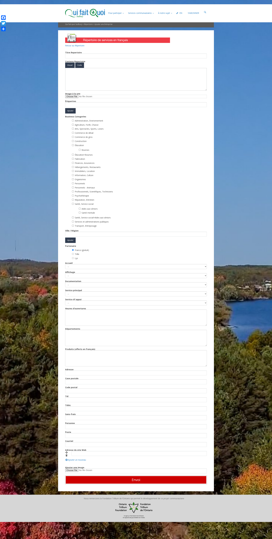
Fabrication (80, 159)
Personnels (80, 183)
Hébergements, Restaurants (88, 167)
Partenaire (70, 246)
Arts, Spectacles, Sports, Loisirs (89, 128)
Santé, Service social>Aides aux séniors (93, 217)
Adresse (69, 370)
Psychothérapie (82, 195)
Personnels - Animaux (85, 187)
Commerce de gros (84, 137)
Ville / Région (71, 231)
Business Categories (75, 117)
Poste (68, 432)
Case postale (71, 378)
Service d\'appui (73, 299)
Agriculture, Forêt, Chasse (86, 124)
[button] (66, 452)
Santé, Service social (84, 204)
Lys (76, 258)
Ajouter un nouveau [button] (77, 460)
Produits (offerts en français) (80, 349)
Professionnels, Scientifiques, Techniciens (94, 191)
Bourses (85, 150)
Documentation (73, 281)
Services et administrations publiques (92, 221)
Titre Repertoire (73, 53)
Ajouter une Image (74, 468)
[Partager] (3, 29)
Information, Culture (84, 175)
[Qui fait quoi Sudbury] (85, 13)
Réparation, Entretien (84, 199)
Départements (72, 329)
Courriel (69, 441)
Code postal (71, 387)
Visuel (70, 65)
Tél (66, 396)
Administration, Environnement (89, 120)
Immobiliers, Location (85, 171)
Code (79, 65)
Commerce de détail (84, 133)
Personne (70, 423)
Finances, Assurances (84, 163)
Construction (81, 141)
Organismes (80, 179)
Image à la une (72, 94)
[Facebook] (3, 17)
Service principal (73, 290)
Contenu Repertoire (75, 62)
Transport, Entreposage (86, 225)
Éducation (79, 145)
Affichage (70, 272)
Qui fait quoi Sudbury (73, 24)
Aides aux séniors (90, 208)
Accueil (69, 263)
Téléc (68, 405)
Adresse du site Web (75, 450)
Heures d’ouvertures (75, 309)
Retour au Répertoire (74, 45)
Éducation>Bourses (84, 154)
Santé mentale (88, 212)
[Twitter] (3, 23)
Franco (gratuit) (82, 250)
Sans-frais (70, 414)
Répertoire (88, 24)
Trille (77, 254)
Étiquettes (70, 101)
